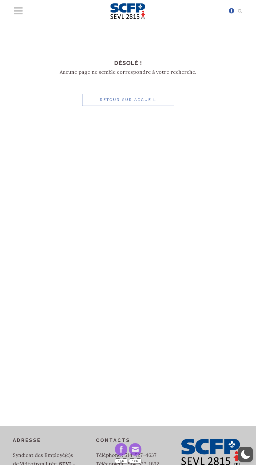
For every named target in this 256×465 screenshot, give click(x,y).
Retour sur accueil (128, 100)
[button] (245, 454)
